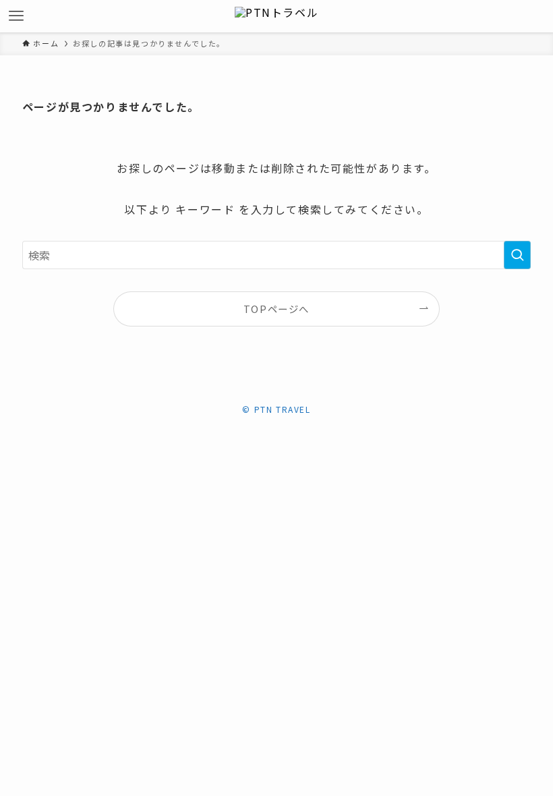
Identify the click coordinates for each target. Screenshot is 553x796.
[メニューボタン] (16, 16)
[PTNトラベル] (276, 16)
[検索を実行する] (517, 255)
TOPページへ (276, 309)
